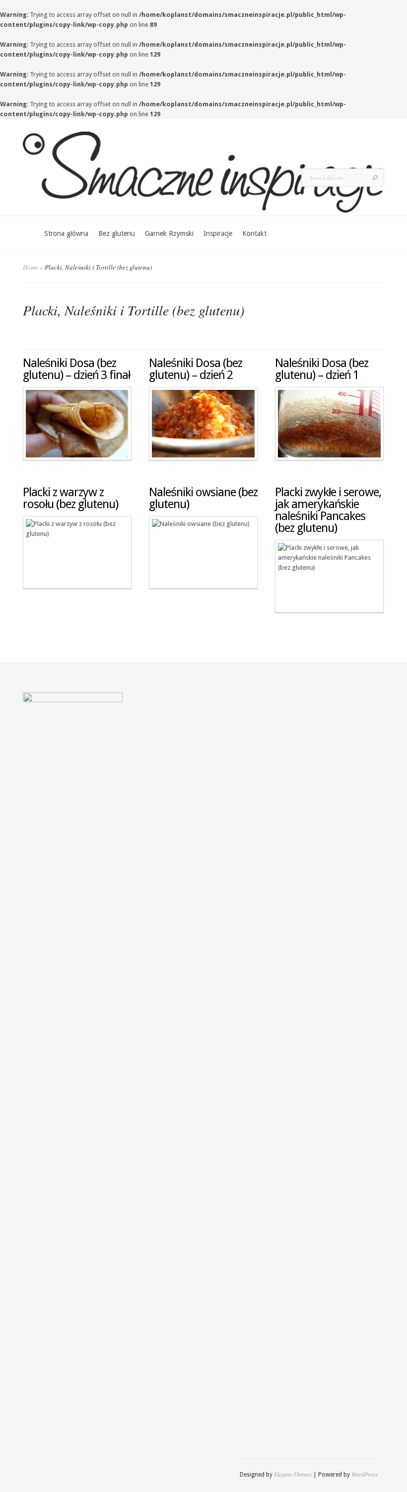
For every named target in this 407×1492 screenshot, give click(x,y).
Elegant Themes (293, 1474)
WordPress (364, 1474)
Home (30, 267)
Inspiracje (218, 233)
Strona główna (66, 233)
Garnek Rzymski (169, 233)
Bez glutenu (116, 233)
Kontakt (254, 233)
